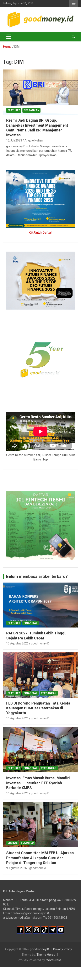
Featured (13, 110)
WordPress (53, 960)
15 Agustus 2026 (17, 643)
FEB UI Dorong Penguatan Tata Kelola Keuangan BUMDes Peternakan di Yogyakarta (38, 708)
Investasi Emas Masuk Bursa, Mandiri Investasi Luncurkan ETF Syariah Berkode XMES (38, 783)
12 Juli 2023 (14, 140)
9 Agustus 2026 (16, 868)
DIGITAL (12, 842)
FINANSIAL (30, 623)
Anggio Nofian (34, 140)
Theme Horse (46, 955)
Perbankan (31, 110)
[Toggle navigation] (8, 36)
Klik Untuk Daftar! (40, 232)
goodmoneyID (40, 643)
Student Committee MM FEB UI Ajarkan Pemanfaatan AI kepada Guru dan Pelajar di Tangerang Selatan (40, 858)
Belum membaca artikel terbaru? (37, 576)
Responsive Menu (73, 3)
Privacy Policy (62, 949)
